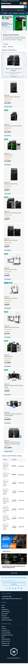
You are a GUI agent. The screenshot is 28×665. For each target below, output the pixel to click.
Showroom (5, 609)
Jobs (2, 637)
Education (4, 613)
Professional (5, 611)
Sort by (4, 46)
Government (5, 618)
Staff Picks (15, 13)
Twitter (9, 588)
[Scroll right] (25, 65)
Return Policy (5, 639)
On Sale (6, 44)
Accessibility (5, 645)
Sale (10, 13)
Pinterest (18, 588)
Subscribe (14, 584)
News (3, 607)
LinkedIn (15, 588)
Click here (19, 39)
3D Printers (21, 13)
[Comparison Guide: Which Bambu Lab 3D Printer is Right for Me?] (14, 558)
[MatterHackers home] (6, 4)
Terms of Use (5, 643)
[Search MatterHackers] (25, 6)
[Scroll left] (2, 65)
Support (4, 616)
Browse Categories (8, 50)
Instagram (12, 588)
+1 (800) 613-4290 (6, 596)
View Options (7, 135)
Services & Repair (6, 620)
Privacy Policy (5, 641)
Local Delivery (6, 633)
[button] (14, 10)
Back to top (14, 573)
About (3, 626)
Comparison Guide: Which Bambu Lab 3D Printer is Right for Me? (13, 566)
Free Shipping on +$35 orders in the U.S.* (10, 0)
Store (5, 31)
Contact (4, 628)
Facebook (6, 588)
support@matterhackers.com (11, 598)
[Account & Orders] (21, 3)
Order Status (5, 631)
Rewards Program (7, 635)
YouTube (21, 588)
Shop (3, 605)
